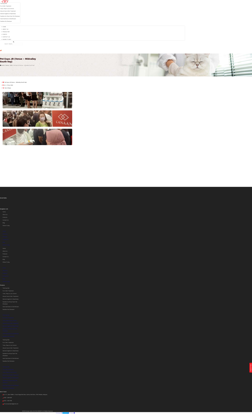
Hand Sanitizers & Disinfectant (8, 18)
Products (6, 31)
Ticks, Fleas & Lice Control (7, 8)
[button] (92, 24)
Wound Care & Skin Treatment (8, 11)
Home (4, 26)
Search (6, 43)
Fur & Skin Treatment (5, 6)
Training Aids (3, 3)
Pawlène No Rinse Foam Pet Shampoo (10, 16)
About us (5, 29)
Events (5, 34)
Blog (4, 222)
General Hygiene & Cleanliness (8, 13)
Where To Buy (7, 39)
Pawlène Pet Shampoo (6, 21)
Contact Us (6, 36)
